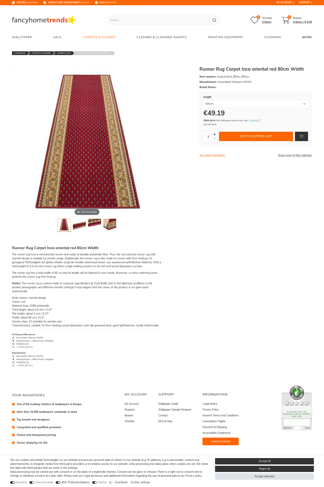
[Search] (214, 20)
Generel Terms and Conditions (220, 415)
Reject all (264, 468)
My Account (284, 2)
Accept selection (264, 476)
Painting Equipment (225, 37)
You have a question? (212, 155)
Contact (163, 415)
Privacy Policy (210, 409)
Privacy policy (193, 475)
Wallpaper (22, 37)
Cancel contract (220, 441)
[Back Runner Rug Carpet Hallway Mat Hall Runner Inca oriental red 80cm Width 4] (109, 226)
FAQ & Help (165, 421)
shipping (108, 2)
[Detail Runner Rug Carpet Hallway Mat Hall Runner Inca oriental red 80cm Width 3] (94, 226)
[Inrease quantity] (214, 134)
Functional (121, 482)
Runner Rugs (63, 53)
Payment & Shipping (214, 427)
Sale (57, 37)
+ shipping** (254, 120)
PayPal (102, 482)
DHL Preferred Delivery (76, 482)
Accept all (264, 461)
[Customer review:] (297, 407)
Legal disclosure (93, 475)
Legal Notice (210, 403)
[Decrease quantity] (214, 138)
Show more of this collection (295, 155)
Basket (129, 415)
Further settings (140, 482)
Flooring (273, 37)
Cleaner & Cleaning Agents (162, 37)
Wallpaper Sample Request (174, 409)
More (307, 37)
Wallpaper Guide (168, 403)
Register (130, 409)
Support (304, 2)
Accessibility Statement (216, 433)
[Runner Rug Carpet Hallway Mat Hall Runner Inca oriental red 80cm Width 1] (64, 226)
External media (44, 482)
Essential (21, 482)
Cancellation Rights (214, 421)
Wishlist (129, 421)
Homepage (20, 53)
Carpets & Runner (99, 37)
